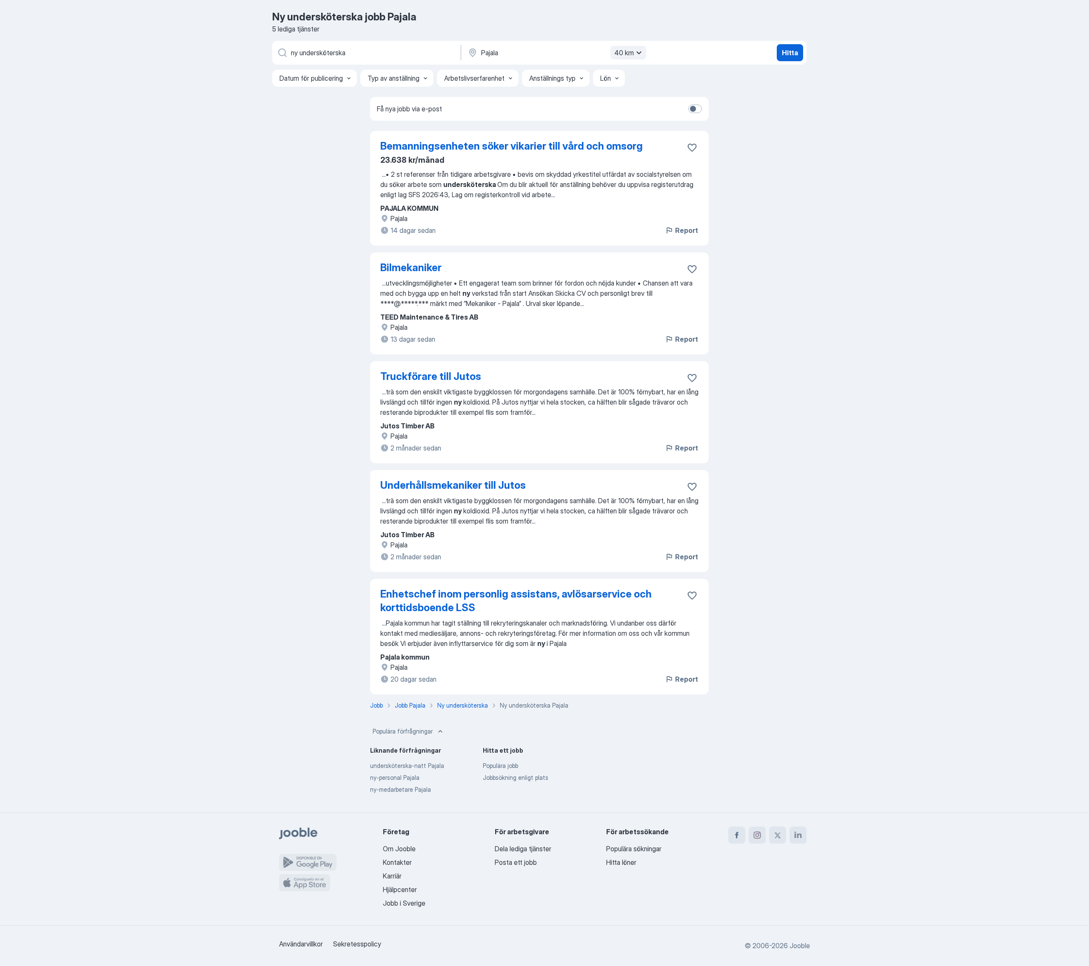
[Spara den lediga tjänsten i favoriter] (692, 147)
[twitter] (777, 835)
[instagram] (757, 835)
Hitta (790, 52)
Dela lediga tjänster (523, 848)
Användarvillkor (301, 944)
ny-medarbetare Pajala (400, 789)
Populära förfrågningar (403, 731)
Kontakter (397, 862)
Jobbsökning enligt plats (515, 777)
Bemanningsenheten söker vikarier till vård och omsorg (511, 146)
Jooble (800, 945)
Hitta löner (621, 862)
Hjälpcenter (400, 889)
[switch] (695, 109)
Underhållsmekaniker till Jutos (453, 485)
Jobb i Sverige (404, 903)
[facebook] (736, 835)
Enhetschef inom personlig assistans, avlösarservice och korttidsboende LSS (516, 601)
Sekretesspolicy (357, 944)
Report (686, 230)
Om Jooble (399, 848)
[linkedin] (798, 835)
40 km (624, 52)
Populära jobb (500, 765)
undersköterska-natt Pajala (407, 765)
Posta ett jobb (516, 862)
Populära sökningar (633, 848)
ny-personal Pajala (394, 777)
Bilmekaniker (411, 267)
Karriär (392, 876)
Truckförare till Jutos (430, 376)
